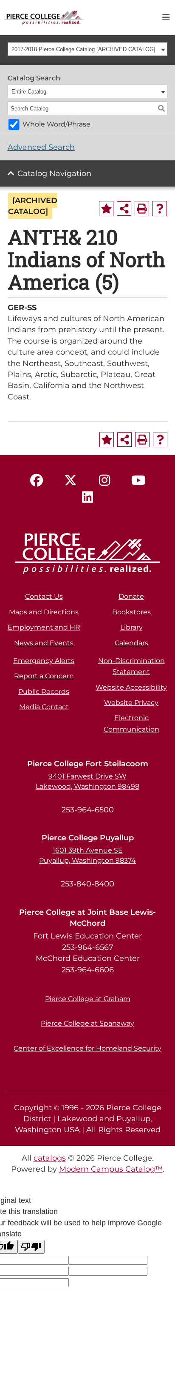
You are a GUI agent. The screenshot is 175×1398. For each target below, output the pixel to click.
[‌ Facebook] (36, 480)
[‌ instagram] (104, 480)
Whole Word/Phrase (56, 124)
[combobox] (88, 49)
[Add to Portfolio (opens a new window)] (106, 208)
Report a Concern (44, 676)
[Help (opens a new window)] (159, 208)
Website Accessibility (131, 687)
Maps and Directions (44, 612)
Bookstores (131, 612)
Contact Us (44, 596)
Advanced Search (41, 147)
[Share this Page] (124, 208)
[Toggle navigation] (166, 17)
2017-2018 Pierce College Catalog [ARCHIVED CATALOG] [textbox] (83, 49)
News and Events (43, 643)
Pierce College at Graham (87, 999)
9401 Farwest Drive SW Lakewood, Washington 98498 (87, 781)
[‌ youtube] (138, 480)
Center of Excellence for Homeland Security (87, 1048)
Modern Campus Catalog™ (111, 1168)
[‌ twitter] (70, 480)
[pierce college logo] (44, 17)
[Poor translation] (31, 1247)
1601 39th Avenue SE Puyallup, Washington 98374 (87, 855)
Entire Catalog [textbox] (28, 91)
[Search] (161, 108)
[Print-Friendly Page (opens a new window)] (142, 208)
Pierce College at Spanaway (87, 1023)
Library (131, 627)
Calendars (131, 643)
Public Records (43, 692)
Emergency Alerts (43, 661)
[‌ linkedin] (87, 497)
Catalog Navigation (54, 173)
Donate (131, 596)
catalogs (50, 1157)
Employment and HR (44, 627)
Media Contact (44, 707)
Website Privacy (131, 703)
